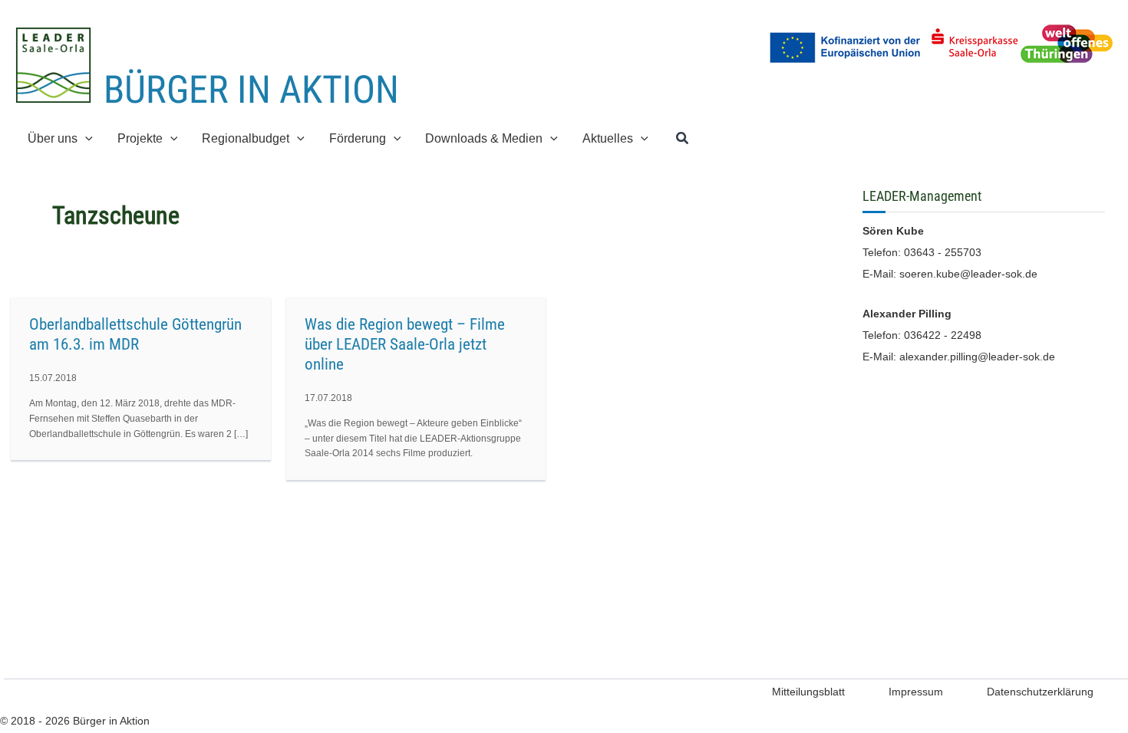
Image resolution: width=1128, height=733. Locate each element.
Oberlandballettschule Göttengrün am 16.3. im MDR (135, 334)
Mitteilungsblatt (808, 691)
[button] (85, 138)
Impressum (916, 691)
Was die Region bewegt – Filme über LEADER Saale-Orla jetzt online (405, 344)
